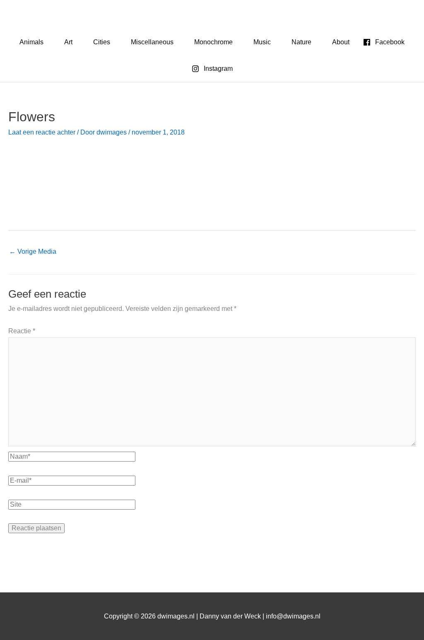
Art (68, 42)
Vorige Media (32, 251)
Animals (31, 42)
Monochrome (213, 42)
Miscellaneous (152, 42)
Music (262, 42)
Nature (301, 42)
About (340, 42)
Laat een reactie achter (41, 132)
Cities (101, 42)
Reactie (21, 330)
